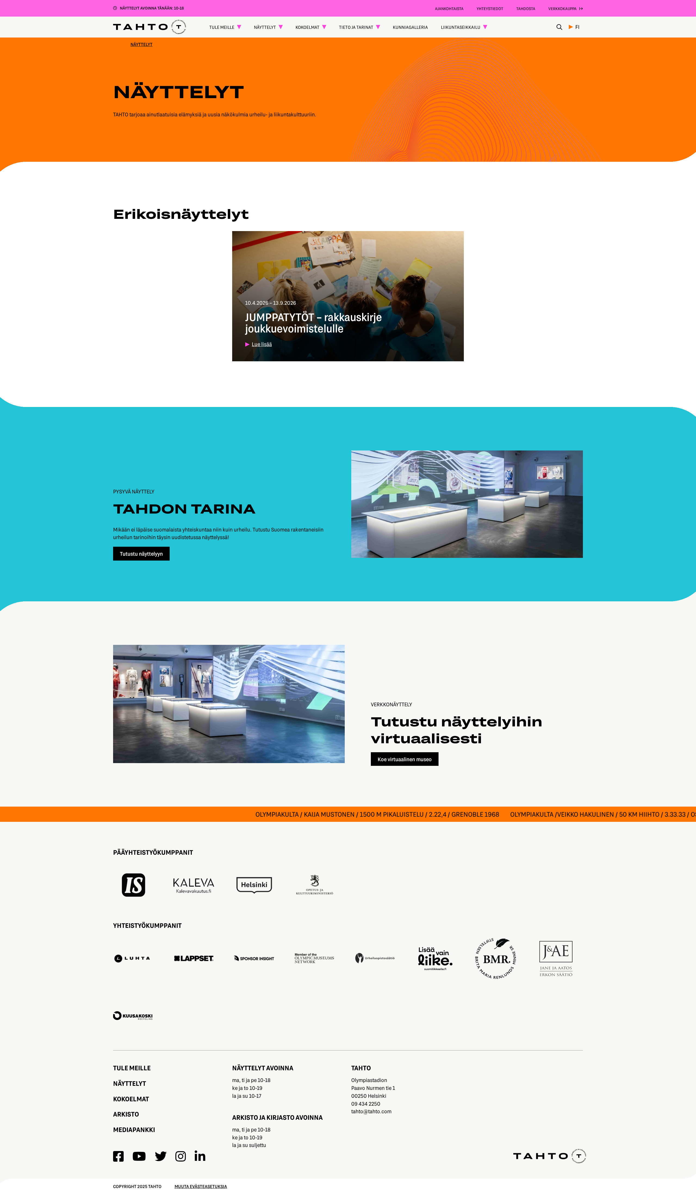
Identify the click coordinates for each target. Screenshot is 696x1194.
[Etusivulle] (149, 27)
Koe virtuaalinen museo (405, 759)
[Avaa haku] (559, 27)
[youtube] (139, 1156)
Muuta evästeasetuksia (201, 1186)
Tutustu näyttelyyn (141, 554)
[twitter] (161, 1156)
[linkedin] (200, 1156)
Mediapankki (134, 1129)
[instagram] (180, 1156)
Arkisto (126, 1114)
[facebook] (118, 1156)
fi (577, 27)
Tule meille (132, 1068)
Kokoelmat (131, 1099)
